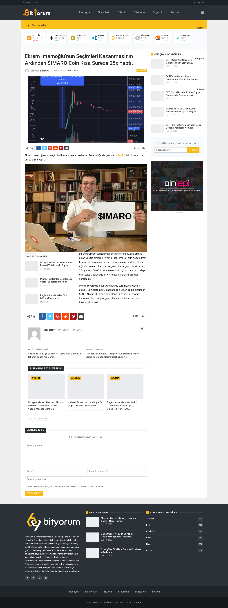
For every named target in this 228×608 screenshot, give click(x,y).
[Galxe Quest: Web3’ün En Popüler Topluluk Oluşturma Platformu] (92, 537)
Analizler (141, 70)
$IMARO (120, 155)
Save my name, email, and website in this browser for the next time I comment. (66, 486)
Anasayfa (26, 2)
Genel (148, 538)
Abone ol (193, 150)
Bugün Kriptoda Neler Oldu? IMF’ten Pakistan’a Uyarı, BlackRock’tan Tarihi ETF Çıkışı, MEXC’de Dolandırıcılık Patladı (110, 25)
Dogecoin (157, 12)
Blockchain (104, 12)
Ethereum (139, 12)
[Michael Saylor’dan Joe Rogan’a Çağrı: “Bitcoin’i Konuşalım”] (31, 282)
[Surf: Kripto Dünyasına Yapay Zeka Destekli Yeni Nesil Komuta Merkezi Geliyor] (157, 129)
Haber (149, 544)
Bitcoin (122, 12)
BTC (148, 525)
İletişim (35, 2)
